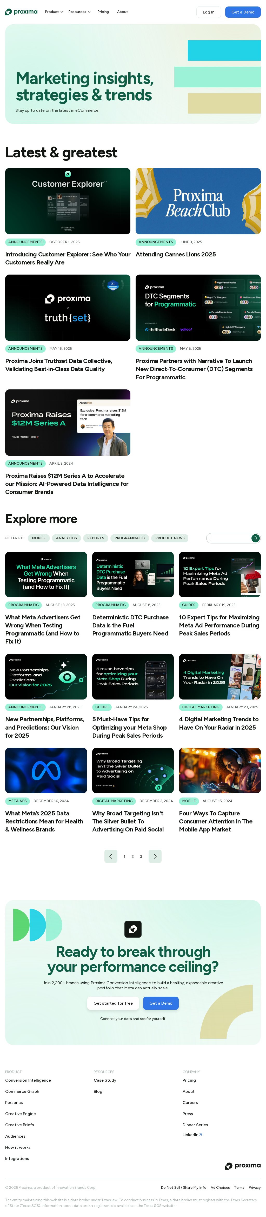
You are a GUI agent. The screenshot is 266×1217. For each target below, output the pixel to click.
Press (188, 1113)
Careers (190, 1102)
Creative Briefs (19, 1124)
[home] (21, 12)
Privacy (255, 1188)
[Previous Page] (110, 856)
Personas (14, 1102)
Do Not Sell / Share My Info (184, 1188)
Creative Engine (20, 1113)
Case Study (105, 1080)
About (122, 12)
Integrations (17, 1158)
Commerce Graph (22, 1091)
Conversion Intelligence (28, 1080)
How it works (18, 1147)
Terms (239, 1188)
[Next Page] (155, 856)
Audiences (15, 1136)
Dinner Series (195, 1124)
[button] (54, 12)
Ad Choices (220, 1188)
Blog (98, 1091)
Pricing (103, 12)
